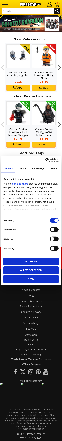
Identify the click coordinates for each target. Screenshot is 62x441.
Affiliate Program (31, 364)
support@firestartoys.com (31, 349)
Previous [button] (2, 67)
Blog (31, 295)
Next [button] (59, 67)
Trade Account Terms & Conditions (31, 359)
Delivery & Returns (31, 301)
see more (44, 39)
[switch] (54, 229)
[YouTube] (45, 371)
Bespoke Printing (31, 354)
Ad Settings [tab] (38, 168)
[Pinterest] (38, 371)
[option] (31, 23)
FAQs (31, 344)
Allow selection (31, 270)
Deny (31, 279)
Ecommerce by (28, 437)
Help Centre (31, 339)
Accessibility (31, 317)
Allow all (31, 261)
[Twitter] (23, 371)
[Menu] (5, 4)
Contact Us (31, 334)
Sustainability (31, 323)
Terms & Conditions (31, 306)
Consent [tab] (8, 168)
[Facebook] (15, 371)
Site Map (31, 328)
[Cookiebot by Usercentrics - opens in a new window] (45, 160)
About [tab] (53, 168)
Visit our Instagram (31, 380)
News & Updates (31, 289)
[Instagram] (30, 371)
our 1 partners (20, 183)
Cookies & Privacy (31, 312)
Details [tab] (22, 168)
